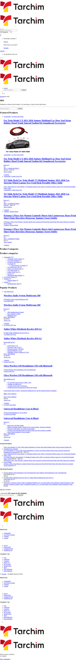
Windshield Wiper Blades (14, 275)
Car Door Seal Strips (17, 116)
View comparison (5, 659)
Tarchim (3, 574)
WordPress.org (8, 550)
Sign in (6, 41)
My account (7, 564)
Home (2, 96)
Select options (8, 172)
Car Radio (10, 264)
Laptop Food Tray (16, 176)
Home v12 (7, 562)
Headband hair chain (13, 284)
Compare (6, 561)
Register (6, 48)
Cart (5, 557)
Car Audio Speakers (13, 260)
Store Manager (8, 569)
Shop (5, 567)
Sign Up (20, 495)
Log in (6, 545)
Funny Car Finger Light (14, 269)
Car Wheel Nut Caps (13, 267)
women (6, 282)
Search (6, 88)
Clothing (6, 211)
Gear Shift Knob (12, 270)
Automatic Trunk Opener (14, 259)
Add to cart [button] (7, 320)
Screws (9, 274)
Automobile (7, 116)
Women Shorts (14, 211)
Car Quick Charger (9, 277)
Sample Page (7, 566)
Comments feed (8, 548)
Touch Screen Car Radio (18, 265)
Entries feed (7, 547)
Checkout (6, 559)
